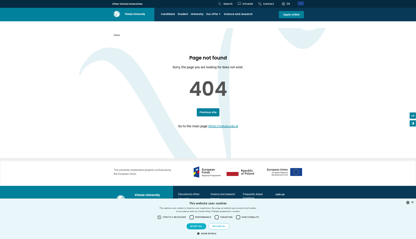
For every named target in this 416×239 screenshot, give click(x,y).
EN (288, 3)
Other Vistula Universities (127, 4)
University (197, 14)
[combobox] (408, 202)
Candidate (168, 14)
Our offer (212, 14)
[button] (208, 233)
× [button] (412, 202)
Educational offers (188, 194)
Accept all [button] (196, 226)
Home (117, 35)
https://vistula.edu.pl (223, 126)
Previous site (208, 112)
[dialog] (208, 219)
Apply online (291, 14)
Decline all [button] (219, 226)
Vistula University (135, 14)
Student (183, 14)
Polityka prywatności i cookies (226, 211)
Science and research (238, 14)
